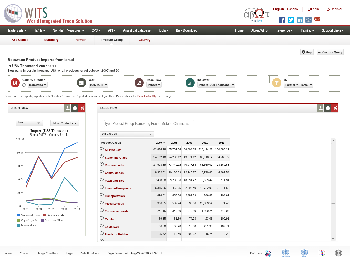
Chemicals (112, 226)
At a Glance (20, 39)
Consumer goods (116, 211)
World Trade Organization (322, 252)
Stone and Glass (116, 157)
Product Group (112, 39)
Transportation (115, 196)
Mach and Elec (114, 180)
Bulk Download (186, 30)
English (278, 9)
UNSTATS (304, 252)
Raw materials (114, 165)
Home (239, 30)
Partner (80, 39)
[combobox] (29, 123)
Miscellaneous (114, 203)
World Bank (340, 252)
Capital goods (114, 172)
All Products (113, 149)
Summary (51, 39)
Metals (109, 219)
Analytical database (137, 30)
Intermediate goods (118, 188)
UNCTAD (287, 252)
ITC (269, 252)
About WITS (259, 30)
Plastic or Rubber (116, 234)
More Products (63, 123)
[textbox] (149, 123)
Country (144, 39)
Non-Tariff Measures (67, 30)
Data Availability (147, 96)
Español (293, 9)
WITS (51, 13)
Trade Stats (16, 30)
